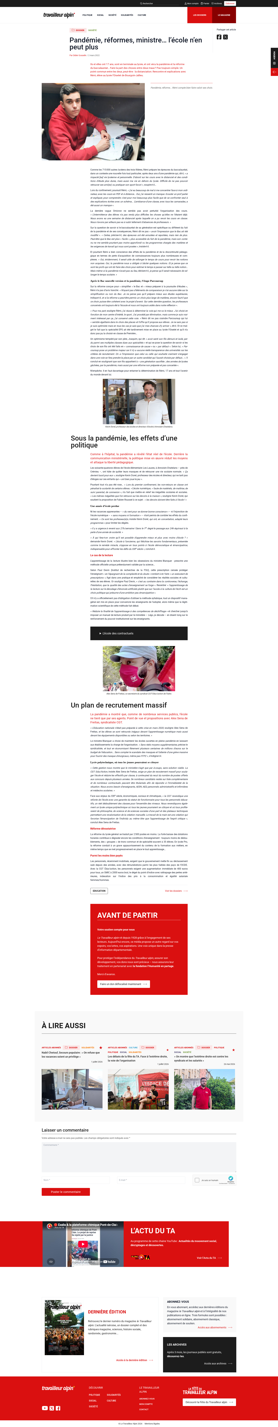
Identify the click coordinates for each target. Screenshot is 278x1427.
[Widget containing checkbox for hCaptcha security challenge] (214, 1180)
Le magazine (224, 15)
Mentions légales (152, 1424)
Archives (218, 3)
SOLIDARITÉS (127, 15)
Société (92, 30)
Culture (133, 1047)
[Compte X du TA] (52, 1408)
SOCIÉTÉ (112, 15)
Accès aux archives (215, 1363)
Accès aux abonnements (212, 1327)
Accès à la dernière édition (131, 1360)
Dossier (80, 30)
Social (123, 1052)
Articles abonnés (51, 1047)
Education (99, 891)
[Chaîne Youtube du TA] (45, 1408)
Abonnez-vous (146, 1399)
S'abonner (230, 3)
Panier (206, 3)
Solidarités (88, 1047)
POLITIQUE (87, 15)
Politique (113, 1052)
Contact (144, 1409)
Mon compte (193, 3)
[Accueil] (59, 15)
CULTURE (142, 15)
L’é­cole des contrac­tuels (118, 633)
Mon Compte (146, 1404)
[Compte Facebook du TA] (58, 1408)
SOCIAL (100, 15)
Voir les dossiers (173, 891)
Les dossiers (199, 15)
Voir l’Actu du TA (206, 1257)
